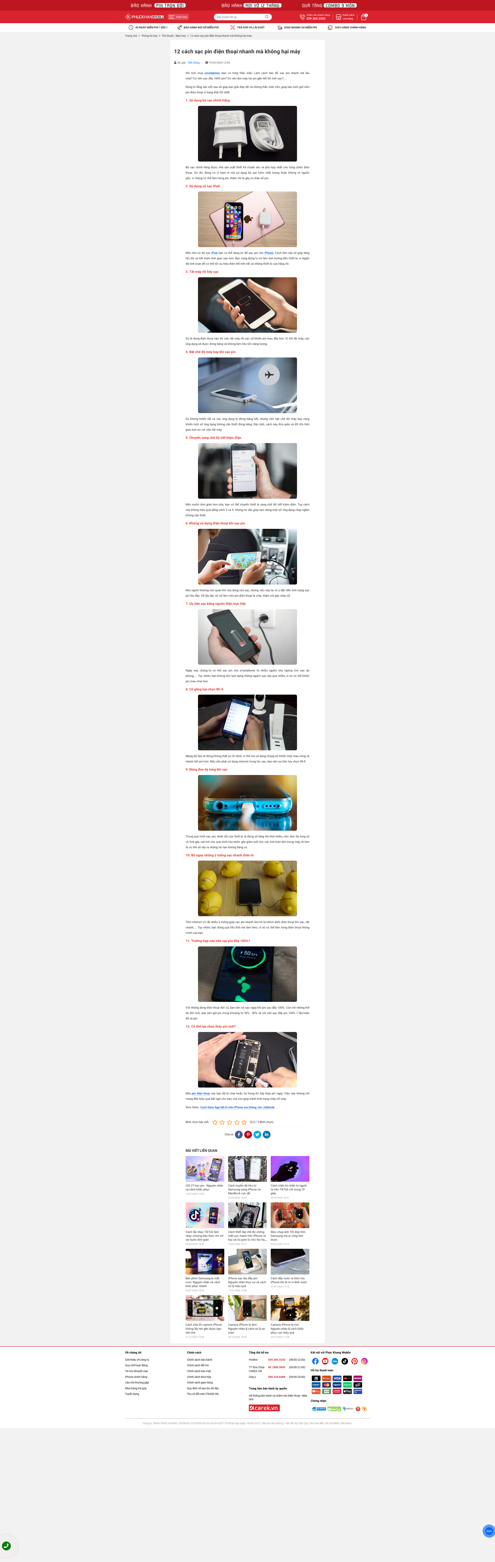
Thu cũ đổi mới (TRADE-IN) (203, 1393)
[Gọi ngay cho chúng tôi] (6, 1546)
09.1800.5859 (276, 1367)
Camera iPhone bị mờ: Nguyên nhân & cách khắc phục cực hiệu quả (287, 1328)
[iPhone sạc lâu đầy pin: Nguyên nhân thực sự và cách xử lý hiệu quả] (247, 1261)
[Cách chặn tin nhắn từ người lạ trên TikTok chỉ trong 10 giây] (290, 1169)
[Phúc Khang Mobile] (144, 17)
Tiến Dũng (194, 62)
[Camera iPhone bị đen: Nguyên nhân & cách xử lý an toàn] (247, 1308)
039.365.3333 (276, 1359)
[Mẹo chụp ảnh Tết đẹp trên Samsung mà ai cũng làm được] (290, 1215)
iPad (214, 253)
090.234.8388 (276, 1376)
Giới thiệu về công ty (137, 1359)
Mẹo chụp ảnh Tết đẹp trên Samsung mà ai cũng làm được (288, 1235)
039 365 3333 (315, 18)
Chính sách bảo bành (199, 1359)
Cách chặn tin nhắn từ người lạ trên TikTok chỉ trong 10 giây (289, 1189)
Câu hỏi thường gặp (137, 1382)
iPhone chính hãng (136, 1376)
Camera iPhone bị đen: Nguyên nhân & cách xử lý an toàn (246, 1328)
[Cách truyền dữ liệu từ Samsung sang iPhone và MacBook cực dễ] (247, 1169)
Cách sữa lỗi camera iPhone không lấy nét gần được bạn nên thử (204, 1328)
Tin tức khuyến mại (136, 1371)
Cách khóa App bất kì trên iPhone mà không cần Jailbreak (237, 1107)
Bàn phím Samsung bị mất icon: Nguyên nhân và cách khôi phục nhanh (203, 1282)
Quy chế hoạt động (136, 1365)
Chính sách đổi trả (198, 1365)
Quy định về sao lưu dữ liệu (203, 1388)
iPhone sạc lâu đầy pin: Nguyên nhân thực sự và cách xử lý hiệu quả (247, 1282)
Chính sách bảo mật (199, 1371)
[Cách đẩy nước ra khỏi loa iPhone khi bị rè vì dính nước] (290, 1261)
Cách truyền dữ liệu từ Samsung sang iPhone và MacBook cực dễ (244, 1189)
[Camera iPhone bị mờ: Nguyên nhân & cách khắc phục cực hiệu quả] (290, 1308)
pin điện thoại (201, 1093)
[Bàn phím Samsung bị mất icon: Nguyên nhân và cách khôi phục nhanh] (205, 1261)
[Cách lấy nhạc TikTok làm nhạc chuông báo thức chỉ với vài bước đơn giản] (205, 1215)
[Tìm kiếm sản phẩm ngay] (267, 17)
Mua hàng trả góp (136, 1388)
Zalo (489, 1531)
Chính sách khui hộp (199, 1376)
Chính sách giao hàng (200, 1382)
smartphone (212, 73)
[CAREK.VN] (263, 1407)
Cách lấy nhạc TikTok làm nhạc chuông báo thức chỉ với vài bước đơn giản (205, 1235)
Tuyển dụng (132, 1393)
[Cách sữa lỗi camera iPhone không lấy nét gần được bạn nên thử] (205, 1308)
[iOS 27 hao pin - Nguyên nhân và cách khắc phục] (205, 1169)
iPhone (269, 253)
